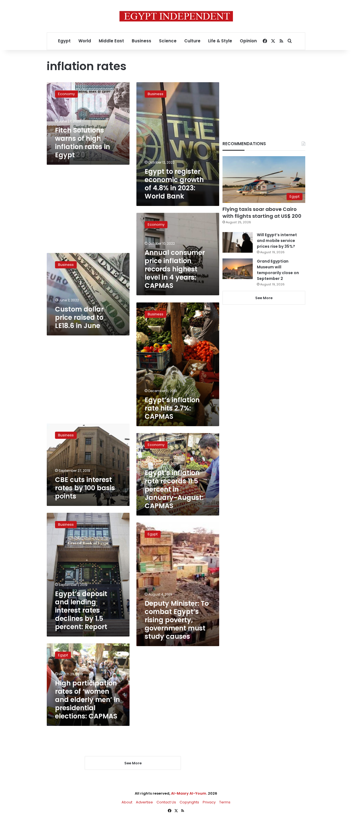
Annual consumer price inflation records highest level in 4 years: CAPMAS (175, 269)
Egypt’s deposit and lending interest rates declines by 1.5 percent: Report (81, 610)
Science (168, 41)
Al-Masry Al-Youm (188, 793)
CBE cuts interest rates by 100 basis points (85, 488)
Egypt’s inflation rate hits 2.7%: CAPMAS (172, 408)
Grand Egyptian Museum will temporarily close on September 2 (278, 269)
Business (141, 41)
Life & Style (220, 41)
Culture (192, 41)
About (127, 802)
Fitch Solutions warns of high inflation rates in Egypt (82, 142)
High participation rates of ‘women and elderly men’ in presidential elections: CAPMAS (87, 700)
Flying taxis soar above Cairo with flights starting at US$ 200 (261, 212)
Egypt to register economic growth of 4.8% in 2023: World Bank (174, 184)
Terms (224, 802)
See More (264, 298)
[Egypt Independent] (176, 16)
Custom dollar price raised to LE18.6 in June (79, 317)
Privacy (209, 802)
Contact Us (166, 802)
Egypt (64, 41)
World (84, 41)
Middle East (111, 41)
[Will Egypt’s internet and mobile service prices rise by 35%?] (237, 242)
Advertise (144, 802)
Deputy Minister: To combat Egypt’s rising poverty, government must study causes (177, 620)
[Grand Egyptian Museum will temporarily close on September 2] (237, 268)
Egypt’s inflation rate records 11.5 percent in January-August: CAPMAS (174, 489)
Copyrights (189, 802)
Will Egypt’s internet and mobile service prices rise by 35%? (277, 240)
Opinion (248, 41)
